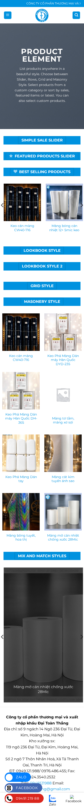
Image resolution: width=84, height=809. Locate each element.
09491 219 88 (27, 798)
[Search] (76, 15)
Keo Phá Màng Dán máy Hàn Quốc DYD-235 (63, 360)
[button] (7, 15)
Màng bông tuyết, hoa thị (21, 538)
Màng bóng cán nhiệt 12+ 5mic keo (63, 228)
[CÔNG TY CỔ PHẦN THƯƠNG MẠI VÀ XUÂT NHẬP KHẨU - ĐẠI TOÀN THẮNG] (42, 15)
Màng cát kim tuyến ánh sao (63, 479)
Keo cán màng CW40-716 (21, 228)
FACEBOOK (26, 788)
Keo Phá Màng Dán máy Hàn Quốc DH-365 (21, 418)
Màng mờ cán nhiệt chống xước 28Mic (63, 538)
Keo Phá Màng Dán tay (21, 479)
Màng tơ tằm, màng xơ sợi (63, 420)
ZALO (20, 777)
